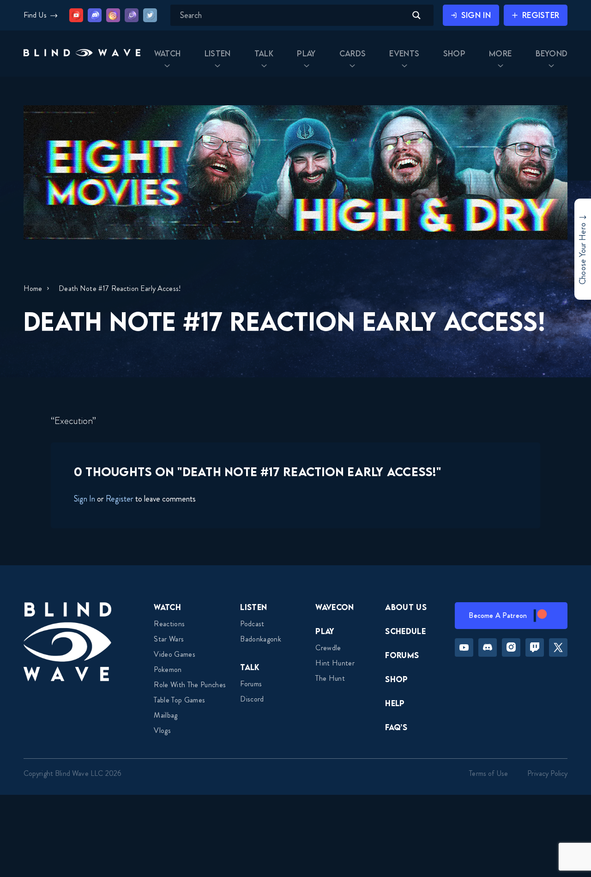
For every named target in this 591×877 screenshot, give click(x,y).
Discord (252, 699)
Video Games (174, 654)
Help (394, 703)
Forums (251, 683)
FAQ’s (396, 727)
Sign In (84, 499)
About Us (406, 607)
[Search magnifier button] (416, 15)
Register (119, 499)
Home (33, 288)
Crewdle (328, 647)
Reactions (169, 623)
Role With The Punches (190, 684)
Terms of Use (488, 773)
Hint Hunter (335, 663)
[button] (82, 54)
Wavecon (334, 607)
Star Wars (169, 639)
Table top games (179, 700)
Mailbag (165, 715)
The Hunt (330, 678)
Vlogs (162, 730)
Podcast (252, 623)
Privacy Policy (547, 773)
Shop (396, 679)
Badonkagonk (260, 639)
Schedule (405, 631)
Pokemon (167, 669)
